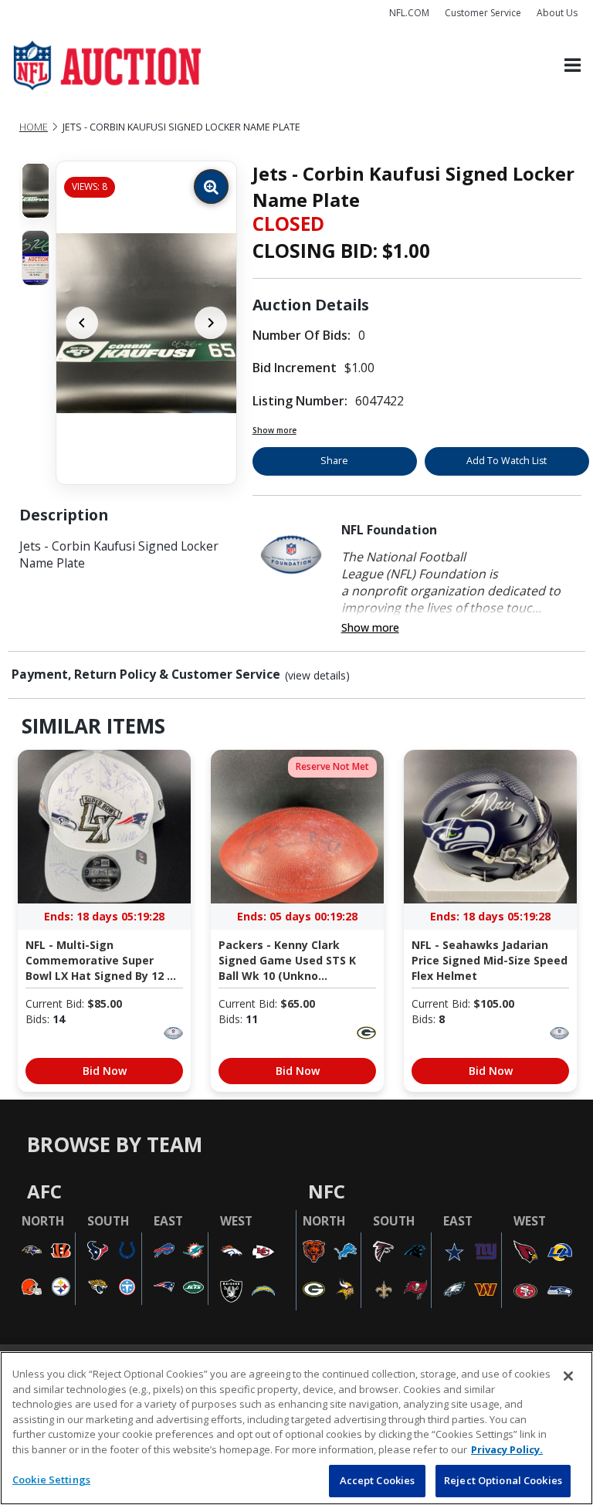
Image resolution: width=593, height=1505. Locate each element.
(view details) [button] (317, 676)
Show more (274, 430)
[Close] (568, 1376)
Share (334, 460)
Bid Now (105, 1070)
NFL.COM (409, 12)
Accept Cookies (377, 1480)
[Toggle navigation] (572, 66)
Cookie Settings (51, 1479)
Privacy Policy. (507, 1449)
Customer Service (483, 12)
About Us (557, 12)
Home (33, 127)
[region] (296, 1428)
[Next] (211, 323)
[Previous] (82, 323)
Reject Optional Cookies (503, 1480)
